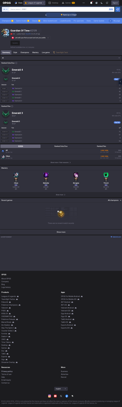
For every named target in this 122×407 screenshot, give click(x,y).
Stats (89, 21)
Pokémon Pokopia (8, 319)
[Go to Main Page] (7, 3)
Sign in (115, 3)
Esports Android (67, 325)
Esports (4, 357)
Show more (61, 232)
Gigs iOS (64, 316)
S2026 (20, 146)
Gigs (3, 359)
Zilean (8, 156)
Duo (2, 351)
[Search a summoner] (110, 9)
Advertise (64, 374)
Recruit (63, 377)
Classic (36, 21)
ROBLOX (4, 314)
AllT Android (65, 302)
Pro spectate (79, 21)
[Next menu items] (110, 20)
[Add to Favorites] (39, 30)
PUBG (3, 311)
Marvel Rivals (6, 322)
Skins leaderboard (50, 21)
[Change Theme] (101, 2)
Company (5, 281)
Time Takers (6, 342)
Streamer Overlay (8, 362)
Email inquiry (6, 380)
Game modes (22, 21)
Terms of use (6, 374)
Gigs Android (66, 314)
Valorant (4, 308)
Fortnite (4, 334)
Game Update (99, 21)
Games (4, 348)
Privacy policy (7, 371)
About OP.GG (6, 279)
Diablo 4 (4, 336)
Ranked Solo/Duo (61, 146)
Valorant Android (67, 308)
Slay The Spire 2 (7, 328)
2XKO (3, 339)
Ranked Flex (101, 146)
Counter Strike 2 (7, 331)
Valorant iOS (65, 311)
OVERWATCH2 (6, 316)
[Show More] (91, 2)
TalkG (3, 354)
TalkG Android (66, 319)
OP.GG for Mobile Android (70, 296)
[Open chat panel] (120, 82)
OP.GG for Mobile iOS (68, 299)
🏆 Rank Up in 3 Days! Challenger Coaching (73, 15)
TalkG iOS (64, 322)
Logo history (6, 287)
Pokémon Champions (9, 305)
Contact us (5, 383)
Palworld (4, 302)
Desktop (4, 345)
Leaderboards (65, 21)
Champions (7, 21)
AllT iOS (64, 305)
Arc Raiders (5, 325)
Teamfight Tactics (8, 299)
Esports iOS (65, 328)
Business (64, 371)
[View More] (83, 2)
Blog (3, 284)
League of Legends (35, 3)
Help (3, 377)
